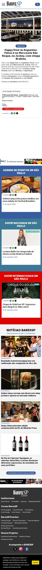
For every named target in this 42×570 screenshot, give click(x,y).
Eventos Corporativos (19, 520)
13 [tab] (39, 215)
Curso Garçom (16, 512)
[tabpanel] (21, 195)
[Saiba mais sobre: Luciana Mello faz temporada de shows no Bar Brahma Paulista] (21, 240)
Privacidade (15, 501)
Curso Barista (29, 510)
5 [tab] (15, 215)
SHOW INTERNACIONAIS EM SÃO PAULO (21, 277)
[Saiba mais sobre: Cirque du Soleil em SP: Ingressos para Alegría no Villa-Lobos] (21, 292)
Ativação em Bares (7, 539)
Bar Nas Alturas (6, 528)
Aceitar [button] (35, 562)
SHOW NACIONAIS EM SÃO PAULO (21, 224)
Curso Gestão (26, 512)
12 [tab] (36, 215)
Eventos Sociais (6, 520)
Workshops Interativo (20, 523)
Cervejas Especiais (7, 523)
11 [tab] (33, 215)
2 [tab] (6, 215)
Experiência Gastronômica (9, 536)
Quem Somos (5, 501)
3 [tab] (9, 215)
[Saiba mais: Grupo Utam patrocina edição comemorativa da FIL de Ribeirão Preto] (20, 421)
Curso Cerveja (5, 512)
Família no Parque (24, 536)
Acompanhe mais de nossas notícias (21, 473)
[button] (21, 567)
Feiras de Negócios (33, 520)
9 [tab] (27, 215)
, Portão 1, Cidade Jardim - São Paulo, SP (20, 96)
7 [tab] (21, 215)
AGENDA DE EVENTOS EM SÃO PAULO (21, 172)
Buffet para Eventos (7, 526)
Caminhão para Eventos (20, 528)
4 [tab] (12, 215)
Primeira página (6, 510)
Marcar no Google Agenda (14, 109)
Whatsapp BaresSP (34, 501)
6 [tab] (18, 215)
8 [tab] (24, 215)
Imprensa (24, 501)
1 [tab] (3, 215)
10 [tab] (30, 215)
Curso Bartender (18, 510)
